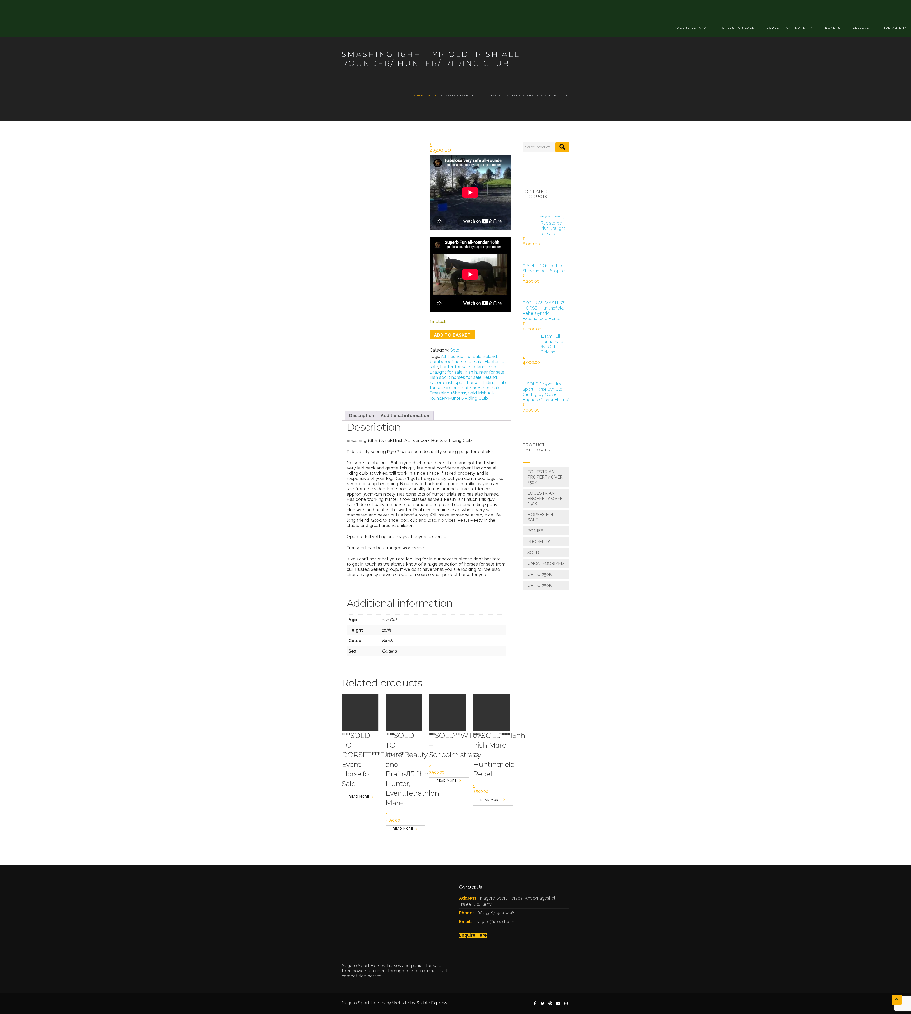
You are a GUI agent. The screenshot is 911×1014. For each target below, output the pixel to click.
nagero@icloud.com (495, 921)
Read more (359, 796)
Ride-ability (894, 27)
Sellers (861, 27)
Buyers (833, 27)
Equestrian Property (790, 27)
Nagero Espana (690, 27)
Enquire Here (473, 935)
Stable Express (432, 1002)
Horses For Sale (736, 27)
